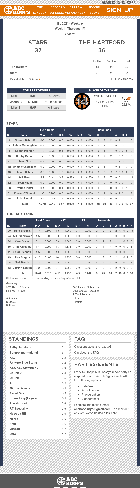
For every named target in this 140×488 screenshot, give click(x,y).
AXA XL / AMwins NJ (24, 367)
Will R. (98, 96)
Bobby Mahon (25, 156)
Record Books (94, 10)
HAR (33, 96)
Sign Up (120, 10)
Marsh (14, 419)
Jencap (15, 429)
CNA (13, 434)
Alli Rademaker (22, 236)
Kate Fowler (22, 241)
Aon (12, 383)
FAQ (96, 352)
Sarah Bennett (22, 252)
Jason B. (16, 102)
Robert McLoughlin (25, 145)
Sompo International (24, 352)
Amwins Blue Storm (23, 362)
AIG (12, 357)
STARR (33, 102)
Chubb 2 (16, 373)
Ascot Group (18, 393)
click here (110, 413)
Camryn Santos (22, 268)
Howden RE (18, 413)
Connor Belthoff (25, 140)
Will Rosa (25, 177)
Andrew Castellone (25, 166)
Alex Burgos (22, 257)
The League (39, 10)
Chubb (14, 378)
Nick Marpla (22, 262)
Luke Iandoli (25, 198)
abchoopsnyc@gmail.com (92, 409)
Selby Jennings (20, 347)
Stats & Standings (75, 10)
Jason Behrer (25, 172)
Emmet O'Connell (25, 193)
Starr (13, 73)
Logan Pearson (24, 150)
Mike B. (16, 96)
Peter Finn (24, 161)
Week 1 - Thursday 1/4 (70, 28)
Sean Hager (25, 182)
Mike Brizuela (22, 230)
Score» (122, 79)
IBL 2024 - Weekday (70, 23)
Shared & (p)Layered (24, 398)
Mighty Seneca (20, 388)
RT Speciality (19, 408)
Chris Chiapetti (22, 246)
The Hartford (19, 67)
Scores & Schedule (57, 10)
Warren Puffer (24, 188)
